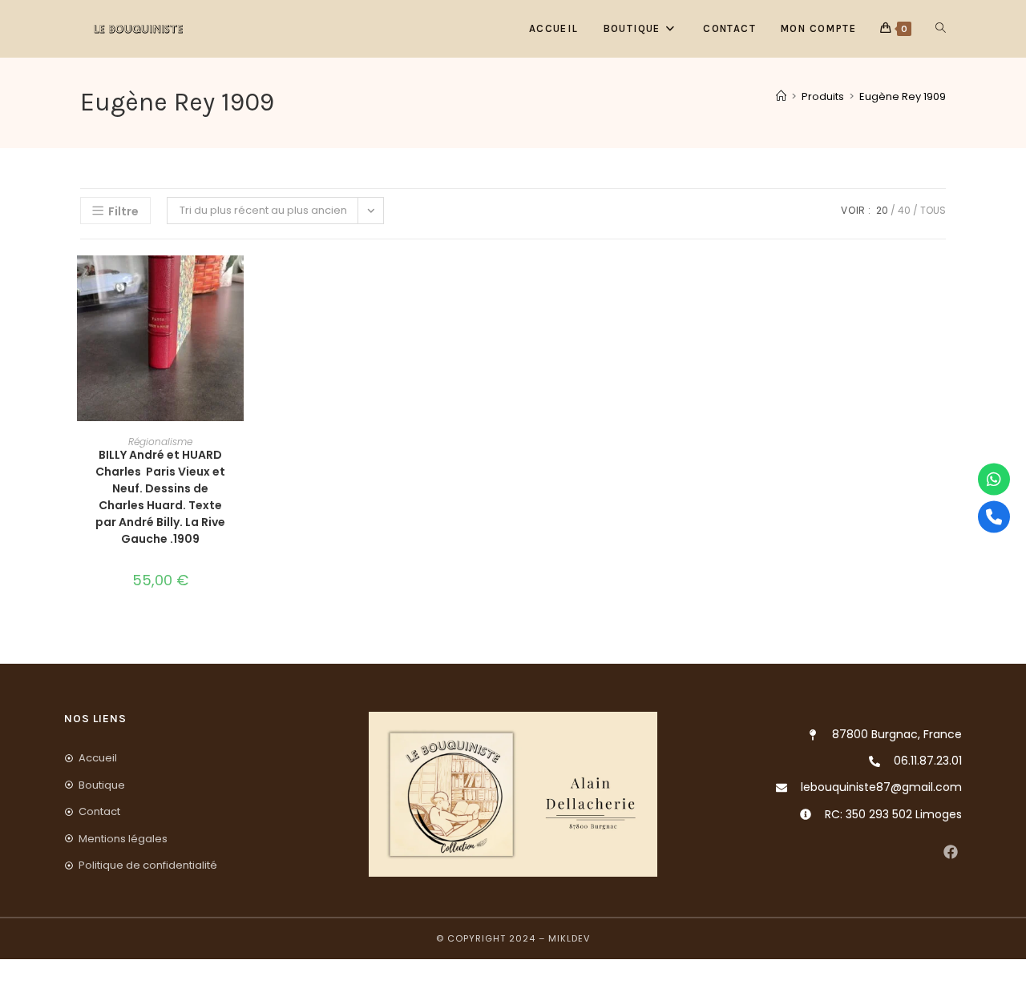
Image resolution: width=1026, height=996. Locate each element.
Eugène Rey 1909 (902, 96)
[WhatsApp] (994, 480)
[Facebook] (950, 852)
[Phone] (994, 517)
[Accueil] (781, 96)
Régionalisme (160, 441)
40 (904, 210)
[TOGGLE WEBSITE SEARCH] (940, 29)
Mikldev (569, 938)
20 (882, 210)
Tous (933, 210)
